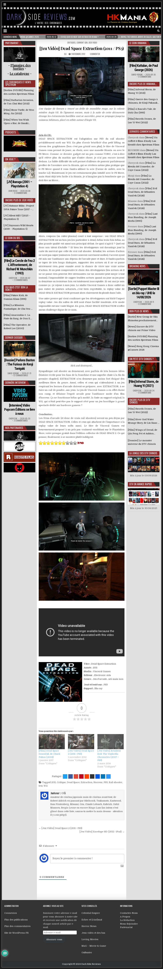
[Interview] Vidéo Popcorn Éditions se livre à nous (19, 409)
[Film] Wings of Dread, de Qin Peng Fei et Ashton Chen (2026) (142, 432)
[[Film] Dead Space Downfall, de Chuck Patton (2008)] (52, 741)
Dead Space (73, 782)
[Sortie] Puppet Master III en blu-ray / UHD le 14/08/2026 (143, 293)
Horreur (98, 782)
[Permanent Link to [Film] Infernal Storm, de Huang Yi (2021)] (143, 370)
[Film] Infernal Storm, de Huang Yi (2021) (144, 384)
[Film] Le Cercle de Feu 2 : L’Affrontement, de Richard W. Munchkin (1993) (19, 267)
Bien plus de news (139, 311)
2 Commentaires (21, 280)
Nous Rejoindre (129, 924)
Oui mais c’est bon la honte (16, 288)
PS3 (106, 782)
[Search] (158, 31)
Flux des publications (16, 919)
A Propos (125, 916)
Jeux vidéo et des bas (93, 933)
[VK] (154, 31)
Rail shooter (115, 782)
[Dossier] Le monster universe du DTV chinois (142, 442)
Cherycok (13, 278)
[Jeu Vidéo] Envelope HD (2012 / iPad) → (102, 831)
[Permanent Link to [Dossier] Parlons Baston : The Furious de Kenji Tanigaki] (19, 349)
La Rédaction (127, 920)
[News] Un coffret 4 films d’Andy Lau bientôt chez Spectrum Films (143, 141)
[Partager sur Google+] (76, 776)
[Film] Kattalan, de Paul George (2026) (144, 68)
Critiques (71, 42)
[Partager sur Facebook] (70, 776)
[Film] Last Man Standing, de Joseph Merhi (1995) (142, 217)
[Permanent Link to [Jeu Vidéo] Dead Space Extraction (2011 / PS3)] (82, 81)
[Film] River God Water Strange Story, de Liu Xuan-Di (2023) (143, 421)
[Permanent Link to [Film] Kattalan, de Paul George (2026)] (143, 54)
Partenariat (126, 927)
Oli (65, 54)
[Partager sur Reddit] (87, 776)
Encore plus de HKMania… (143, 84)
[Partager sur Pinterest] (81, 776)
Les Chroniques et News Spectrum (18, 83)
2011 (53, 782)
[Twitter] (145, 31)
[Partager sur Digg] (97, 776)
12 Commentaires (20, 375)
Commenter (95, 54)
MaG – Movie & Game (94, 946)
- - (19, 73)
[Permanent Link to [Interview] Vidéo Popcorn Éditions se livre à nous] (19, 394)
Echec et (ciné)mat (92, 919)
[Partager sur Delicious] (108, 776)
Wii (46, 786)
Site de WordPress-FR (16, 933)
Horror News (89, 926)
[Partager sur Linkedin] (103, 776)
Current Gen (82, 42)
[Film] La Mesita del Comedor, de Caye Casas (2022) (142, 166)
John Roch (12, 191)
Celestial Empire (91, 913)
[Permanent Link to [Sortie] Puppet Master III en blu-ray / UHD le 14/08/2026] (143, 277)
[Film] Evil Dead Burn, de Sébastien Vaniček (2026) (142, 192)
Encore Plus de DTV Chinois (139, 401)
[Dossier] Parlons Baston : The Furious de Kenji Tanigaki (19, 364)
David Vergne (13, 373)
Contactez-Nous (129, 913)
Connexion (10, 913)
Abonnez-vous (54, 939)
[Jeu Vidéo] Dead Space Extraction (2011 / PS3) (81, 48)
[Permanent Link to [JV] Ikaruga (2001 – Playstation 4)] (19, 170)
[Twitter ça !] (65, 776)
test (41, 786)
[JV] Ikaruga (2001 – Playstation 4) (19, 184)
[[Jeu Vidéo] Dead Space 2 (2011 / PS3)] (81, 741)
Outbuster (87, 952)
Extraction (86, 782)
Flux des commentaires (17, 926)
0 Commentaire (20, 193)
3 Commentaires (21, 421)
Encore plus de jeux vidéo (19, 200)
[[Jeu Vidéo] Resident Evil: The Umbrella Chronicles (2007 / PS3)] (110, 741)
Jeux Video (93, 42)
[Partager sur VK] (92, 776)
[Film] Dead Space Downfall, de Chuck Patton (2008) (49, 753)
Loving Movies (90, 939)
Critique (61, 782)
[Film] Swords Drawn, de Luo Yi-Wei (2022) (142, 410)
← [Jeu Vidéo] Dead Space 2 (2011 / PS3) (60, 828)
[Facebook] (149, 31)
